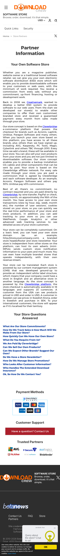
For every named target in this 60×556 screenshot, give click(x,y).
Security (28, 28)
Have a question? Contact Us (30, 431)
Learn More (12, 553)
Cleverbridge (50, 126)
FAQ (30, 515)
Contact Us (15, 515)
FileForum (18, 529)
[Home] (30, 11)
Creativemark (34, 102)
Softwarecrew (20, 531)
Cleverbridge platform (38, 284)
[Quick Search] (55, 20)
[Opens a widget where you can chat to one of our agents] (40, 539)
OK (45, 547)
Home (6, 36)
